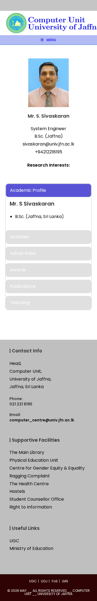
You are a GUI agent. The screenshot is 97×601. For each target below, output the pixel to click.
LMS (65, 581)
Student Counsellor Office (36, 499)
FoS (55, 581)
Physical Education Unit (33, 460)
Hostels (17, 491)
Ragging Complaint (29, 476)
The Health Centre (29, 484)
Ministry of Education (31, 548)
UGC (14, 541)
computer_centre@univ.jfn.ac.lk (41, 420)
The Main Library (26, 452)
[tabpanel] (48, 190)
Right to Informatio (29, 507)
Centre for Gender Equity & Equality (47, 468)
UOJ (44, 581)
